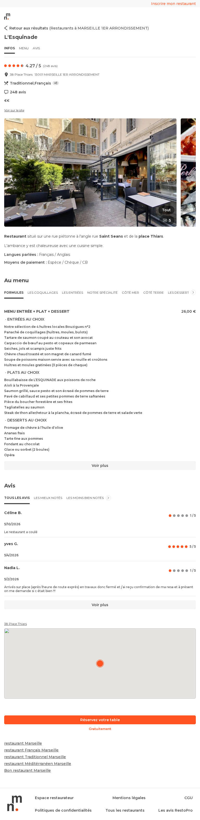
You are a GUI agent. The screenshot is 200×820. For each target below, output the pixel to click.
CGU (188, 797)
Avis (36, 48)
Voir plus (100, 465)
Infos (9, 48)
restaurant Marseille (23, 743)
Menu (24, 48)
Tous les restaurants (125, 810)
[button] (90, 172)
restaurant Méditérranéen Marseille (37, 763)
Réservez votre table (100, 720)
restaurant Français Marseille (31, 750)
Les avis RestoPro (175, 810)
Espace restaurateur (54, 797)
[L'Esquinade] (100, 663)
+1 (55, 83)
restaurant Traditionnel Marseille (35, 757)
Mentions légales (129, 797)
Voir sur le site (14, 110)
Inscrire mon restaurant (173, 3)
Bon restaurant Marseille (27, 770)
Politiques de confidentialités (63, 810)
